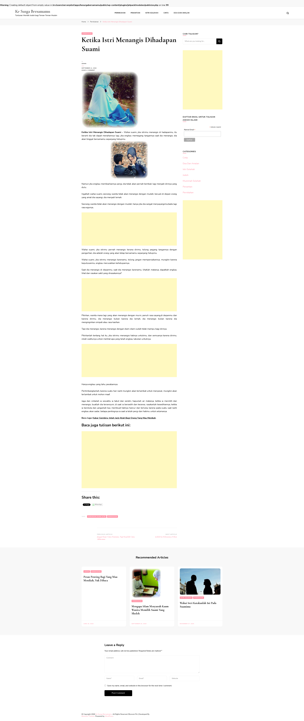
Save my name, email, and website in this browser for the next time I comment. (139, 685)
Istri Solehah (151, 13)
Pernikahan (120, 13)
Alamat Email (189, 130)
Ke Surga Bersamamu (32, 11)
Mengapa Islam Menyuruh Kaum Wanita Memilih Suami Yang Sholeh (150, 610)
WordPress (109, 716)
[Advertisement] (129, 229)
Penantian (135, 13)
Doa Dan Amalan (181, 13)
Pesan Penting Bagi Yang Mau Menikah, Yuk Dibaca (100, 578)
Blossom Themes (88, 716)
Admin (84, 63)
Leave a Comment (89, 70)
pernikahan (112, 516)
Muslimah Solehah (192, 180)
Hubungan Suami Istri (97, 516)
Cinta (166, 13)
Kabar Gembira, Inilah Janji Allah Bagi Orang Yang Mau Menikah (124, 418)
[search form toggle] (288, 13)
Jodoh (185, 175)
